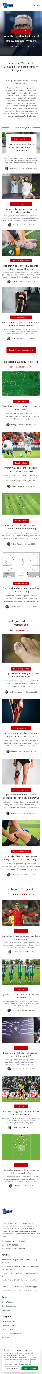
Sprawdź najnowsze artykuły (21, 350)
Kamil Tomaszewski (9, 1306)
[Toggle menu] (38, 5)
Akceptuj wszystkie (30, 1368)
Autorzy (6, 1297)
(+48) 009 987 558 (11, 1245)
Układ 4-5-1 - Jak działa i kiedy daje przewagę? (19, 1287)
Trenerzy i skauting (21, 31)
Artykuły (6, 1254)
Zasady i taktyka (21, 401)
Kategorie (6, 1316)
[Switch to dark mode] (34, 5)
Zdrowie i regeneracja (21, 139)
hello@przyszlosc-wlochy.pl (15, 1249)
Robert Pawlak (7, 1302)
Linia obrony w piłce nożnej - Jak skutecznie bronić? (20, 1291)
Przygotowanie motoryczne (12, 1333)
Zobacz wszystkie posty (21, 366)
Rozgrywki (21, 931)
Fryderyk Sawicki (8, 1310)
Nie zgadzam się (12, 1368)
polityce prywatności (24, 1364)
